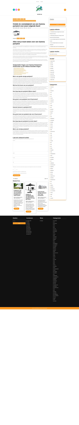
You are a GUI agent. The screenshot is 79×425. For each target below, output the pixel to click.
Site (13, 162)
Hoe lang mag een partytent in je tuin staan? (20, 73)
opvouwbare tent (53, 164)
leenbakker (52, 159)
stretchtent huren (53, 179)
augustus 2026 (29, 220)
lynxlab (21, 197)
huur (54, 258)
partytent (52, 168)
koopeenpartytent (53, 153)
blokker (55, 239)
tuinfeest (52, 185)
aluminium (52, 109)
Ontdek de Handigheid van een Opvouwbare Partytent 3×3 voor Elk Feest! (30, 197)
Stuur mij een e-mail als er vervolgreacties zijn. (20, 171)
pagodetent (52, 166)
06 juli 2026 (28, 201)
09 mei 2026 (40, 197)
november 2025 (53, 77)
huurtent (52, 140)
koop (54, 267)
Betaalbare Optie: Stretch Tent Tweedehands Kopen (57, 46)
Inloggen (42, 220)
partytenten (52, 170)
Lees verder (17, 209)
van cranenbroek (53, 190)
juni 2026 (52, 64)
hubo (51, 135)
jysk (51, 146)
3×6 (51, 96)
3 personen (52, 90)
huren (54, 256)
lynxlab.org (39, 14)
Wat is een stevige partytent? (18, 74)
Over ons (37, 1)
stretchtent (52, 177)
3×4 (51, 94)
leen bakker (52, 157)
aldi (54, 235)
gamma (18, 38)
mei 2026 (52, 66)
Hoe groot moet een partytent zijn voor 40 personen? (21, 72)
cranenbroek (52, 120)
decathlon (52, 122)
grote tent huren (53, 131)
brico (51, 116)
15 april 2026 (17, 197)
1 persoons (55, 220)
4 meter (52, 98)
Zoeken (52, 19)
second (55, 283)
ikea (51, 144)
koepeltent (55, 266)
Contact (41, 1)
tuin (23, 38)
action (51, 105)
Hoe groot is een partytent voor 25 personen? (20, 70)
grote (51, 129)
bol (54, 240)
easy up (55, 248)
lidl (54, 274)
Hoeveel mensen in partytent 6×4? (18, 71)
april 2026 (52, 68)
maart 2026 (52, 70)
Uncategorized (56, 294)
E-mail (14, 157)
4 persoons (55, 231)
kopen (21, 38)
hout (51, 133)
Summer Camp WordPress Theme (36, 308)
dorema (55, 247)
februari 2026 (52, 72)
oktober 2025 (52, 79)
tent (51, 181)
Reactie (14, 140)
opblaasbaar (55, 275)
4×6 (51, 103)
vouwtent (52, 198)
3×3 (51, 92)
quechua (52, 172)
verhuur (52, 192)
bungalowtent (52, 118)
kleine (51, 148)
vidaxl (51, 194)
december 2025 (29, 231)
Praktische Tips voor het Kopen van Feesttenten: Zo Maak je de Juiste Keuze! (18, 193)
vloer (51, 196)
